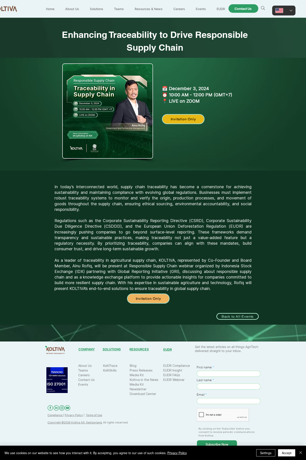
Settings (266, 453)
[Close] (300, 452)
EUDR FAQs (171, 375)
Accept (286, 453)
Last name (204, 380)
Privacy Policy (74, 415)
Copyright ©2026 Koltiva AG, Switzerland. (74, 422)
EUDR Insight (172, 370)
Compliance (55, 415)
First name (204, 367)
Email (201, 394)
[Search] (263, 8)
